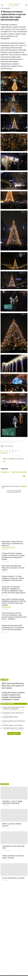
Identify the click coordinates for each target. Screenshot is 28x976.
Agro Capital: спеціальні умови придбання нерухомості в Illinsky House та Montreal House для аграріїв (14, 602)
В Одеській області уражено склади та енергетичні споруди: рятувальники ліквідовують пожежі (13, 556)
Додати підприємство (14, 733)
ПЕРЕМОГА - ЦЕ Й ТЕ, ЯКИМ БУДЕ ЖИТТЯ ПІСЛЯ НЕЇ (12, 802)
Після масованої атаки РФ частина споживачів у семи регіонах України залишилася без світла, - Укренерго (14, 616)
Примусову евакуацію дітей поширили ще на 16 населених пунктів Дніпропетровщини (13, 627)
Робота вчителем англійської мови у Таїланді (13, 857)
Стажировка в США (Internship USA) (13, 847)
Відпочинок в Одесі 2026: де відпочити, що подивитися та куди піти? (12, 543)
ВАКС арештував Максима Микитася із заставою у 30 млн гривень (13, 568)
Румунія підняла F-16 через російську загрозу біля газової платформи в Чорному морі (13, 578)
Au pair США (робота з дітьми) (13, 878)
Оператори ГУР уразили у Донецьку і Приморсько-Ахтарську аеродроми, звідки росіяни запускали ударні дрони (13, 590)
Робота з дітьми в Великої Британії (11, 825)
